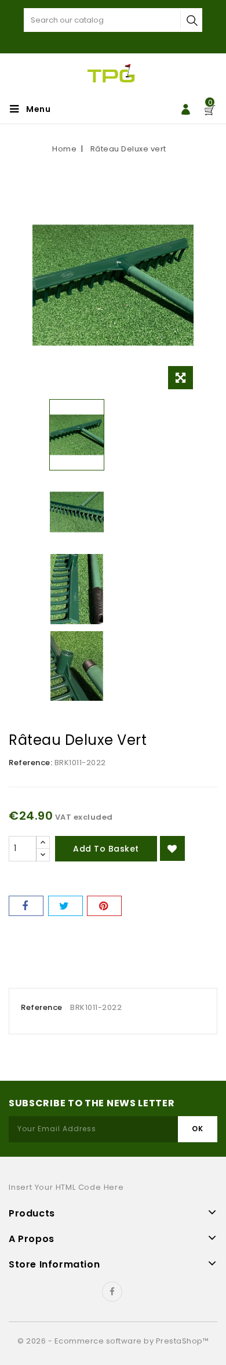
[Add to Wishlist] (172, 848)
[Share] (26, 905)
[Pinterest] (104, 905)
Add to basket (106, 849)
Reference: (30, 762)
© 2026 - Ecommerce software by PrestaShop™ (113, 1340)
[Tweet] (65, 905)
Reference (42, 1007)
